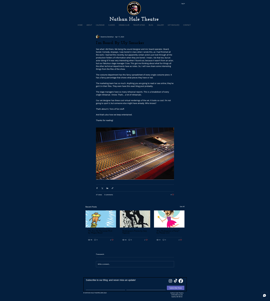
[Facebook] (181, 281)
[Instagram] (170, 281)
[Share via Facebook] (97, 188)
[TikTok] (175, 281)
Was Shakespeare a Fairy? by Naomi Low (168, 232)
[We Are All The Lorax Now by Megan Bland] (101, 219)
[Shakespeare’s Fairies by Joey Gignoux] (135, 219)
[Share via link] (112, 188)
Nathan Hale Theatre (134, 19)
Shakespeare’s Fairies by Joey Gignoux (134, 232)
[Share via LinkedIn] (107, 188)
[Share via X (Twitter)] (102, 188)
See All (182, 206)
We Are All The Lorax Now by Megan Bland (100, 232)
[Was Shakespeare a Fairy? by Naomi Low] (169, 219)
